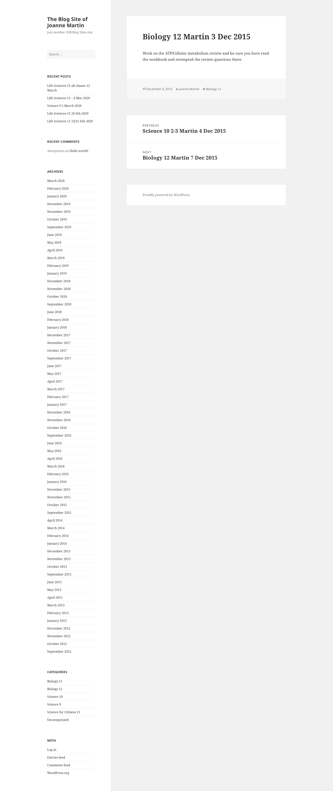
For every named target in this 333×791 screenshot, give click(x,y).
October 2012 (57, 644)
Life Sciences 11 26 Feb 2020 (67, 113)
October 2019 (57, 219)
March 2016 (56, 466)
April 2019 (54, 250)
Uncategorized (58, 720)
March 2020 (56, 181)
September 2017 (59, 358)
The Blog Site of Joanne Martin (67, 22)
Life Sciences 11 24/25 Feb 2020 (70, 121)
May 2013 (54, 590)
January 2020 (57, 196)
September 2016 (59, 435)
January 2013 (57, 621)
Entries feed (56, 757)
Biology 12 (54, 689)
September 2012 (59, 651)
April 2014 (54, 520)
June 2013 (54, 582)
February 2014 (58, 536)
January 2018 (57, 327)
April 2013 (54, 597)
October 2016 (57, 428)
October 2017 (57, 350)
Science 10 (55, 697)
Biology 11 (54, 681)
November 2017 (59, 343)
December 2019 (58, 204)
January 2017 (57, 404)
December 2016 (58, 412)
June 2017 (54, 366)
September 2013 (59, 574)
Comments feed (58, 765)
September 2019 (59, 227)
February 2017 (58, 397)
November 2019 (59, 212)
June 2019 (54, 235)
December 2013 (58, 551)
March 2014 (56, 528)
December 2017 (58, 335)
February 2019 (58, 266)
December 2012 (58, 628)
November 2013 (59, 559)
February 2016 (58, 474)
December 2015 (58, 489)
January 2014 (57, 543)
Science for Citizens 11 (63, 712)
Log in (51, 750)
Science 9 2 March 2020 (64, 106)
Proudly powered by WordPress (166, 195)
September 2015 (59, 512)
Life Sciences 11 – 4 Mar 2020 (68, 98)
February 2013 (58, 613)
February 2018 (58, 320)
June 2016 (54, 443)
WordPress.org (58, 773)
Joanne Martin (189, 89)
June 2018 (54, 312)
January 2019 (57, 273)
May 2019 (54, 242)
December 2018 (58, 281)
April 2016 (54, 458)
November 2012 (59, 636)
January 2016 (57, 482)
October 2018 (57, 296)
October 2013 (57, 567)
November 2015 (59, 497)
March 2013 (56, 605)
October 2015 (57, 505)
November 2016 (59, 420)
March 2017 (56, 389)
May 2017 (54, 374)
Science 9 (54, 704)
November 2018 (59, 289)
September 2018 (59, 304)
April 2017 (54, 381)
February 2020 (58, 188)
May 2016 (54, 451)
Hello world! (79, 151)
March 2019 (56, 258)
